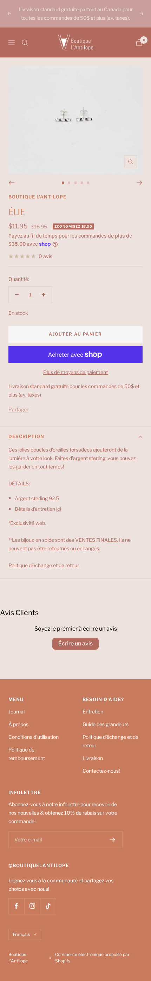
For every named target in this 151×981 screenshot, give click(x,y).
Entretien (93, 712)
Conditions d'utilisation (33, 737)
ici (58, 509)
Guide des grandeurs (106, 724)
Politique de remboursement (26, 754)
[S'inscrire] (113, 839)
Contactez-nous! (101, 771)
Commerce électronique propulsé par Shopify (92, 957)
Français (21, 934)
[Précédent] (11, 182)
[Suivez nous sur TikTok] (48, 906)
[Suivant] (140, 182)
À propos (18, 724)
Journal (16, 712)
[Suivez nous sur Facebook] (16, 906)
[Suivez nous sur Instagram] (32, 906)
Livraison (93, 758)
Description (26, 436)
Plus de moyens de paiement (75, 372)
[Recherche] (25, 42)
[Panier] (139, 42)
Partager (18, 409)
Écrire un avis (75, 643)
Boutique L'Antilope (37, 197)
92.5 (54, 498)
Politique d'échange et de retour (110, 741)
